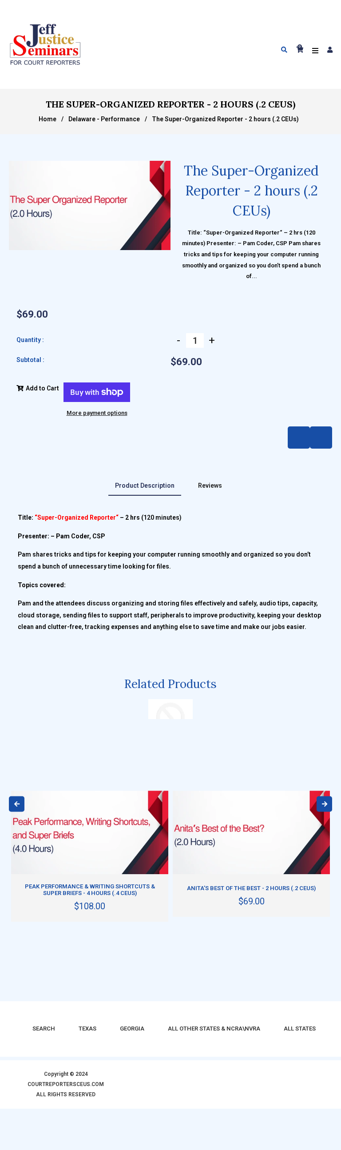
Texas (87, 1028)
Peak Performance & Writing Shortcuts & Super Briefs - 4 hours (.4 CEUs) (90, 889)
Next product (299, 437)
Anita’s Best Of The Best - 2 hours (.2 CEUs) (251, 888)
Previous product (321, 437)
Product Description (144, 485)
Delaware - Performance (104, 119)
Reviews (210, 485)
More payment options (97, 413)
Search (43, 1028)
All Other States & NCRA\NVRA (214, 1028)
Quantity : (30, 339)
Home (47, 119)
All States (300, 1028)
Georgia (132, 1028)
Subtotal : (30, 359)
